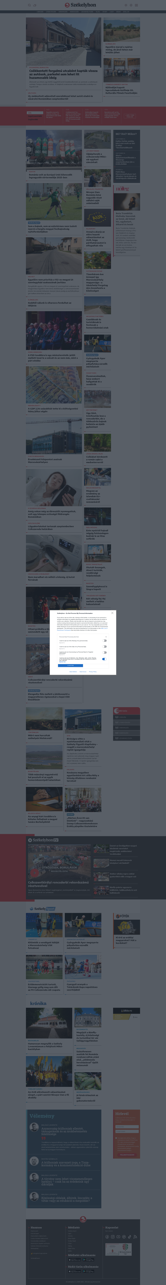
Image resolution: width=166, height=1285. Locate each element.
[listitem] (83, 637)
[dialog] (83, 642)
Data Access (83, 671)
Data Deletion (73, 671)
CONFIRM (70, 665)
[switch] (104, 640)
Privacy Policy (93, 671)
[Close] (113, 613)
